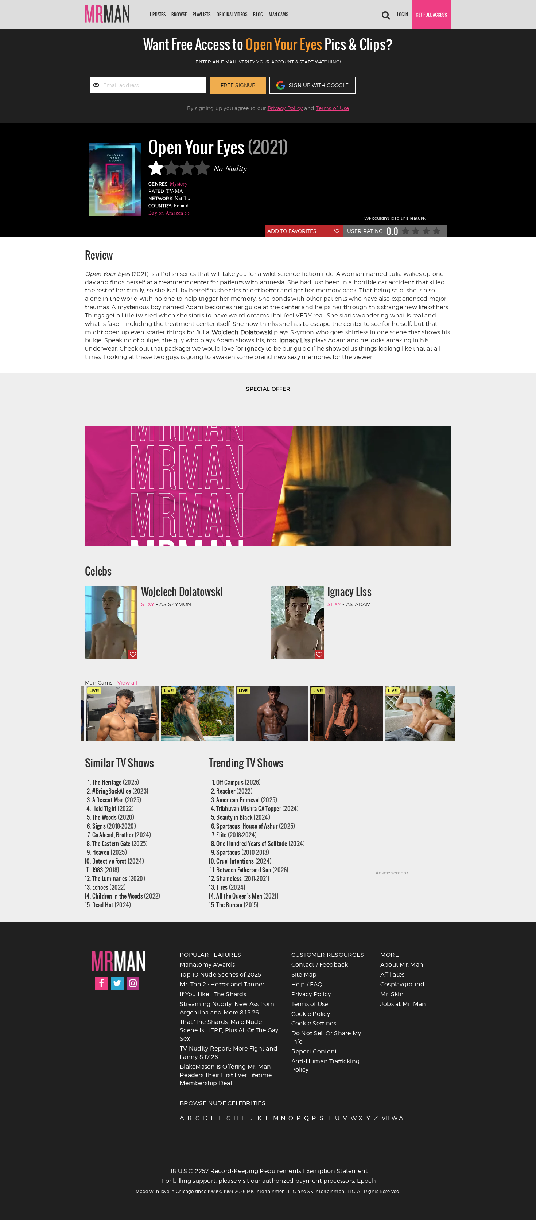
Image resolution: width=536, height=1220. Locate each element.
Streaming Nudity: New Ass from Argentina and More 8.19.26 (227, 1008)
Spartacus (242, 852)
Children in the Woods (126, 896)
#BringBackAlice (120, 791)
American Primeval (246, 799)
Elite (236, 834)
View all (127, 682)
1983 (106, 869)
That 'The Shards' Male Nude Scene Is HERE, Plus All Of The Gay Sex (229, 1030)
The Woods (113, 817)
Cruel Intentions (244, 861)
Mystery (178, 183)
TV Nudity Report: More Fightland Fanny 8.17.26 (228, 1052)
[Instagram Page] (133, 983)
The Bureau (237, 904)
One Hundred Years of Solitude (260, 843)
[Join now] (431, 14)
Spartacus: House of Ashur (255, 826)
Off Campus (238, 782)
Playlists (201, 14)
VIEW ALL (385, 1118)
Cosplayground (402, 984)
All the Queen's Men (247, 896)
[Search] (385, 14)
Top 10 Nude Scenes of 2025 (220, 974)
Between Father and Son (252, 869)
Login (402, 14)
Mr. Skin (392, 994)
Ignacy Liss (349, 591)
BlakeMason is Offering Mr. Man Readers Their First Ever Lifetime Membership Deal (226, 1075)
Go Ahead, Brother (121, 834)
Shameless (242, 878)
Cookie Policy (310, 1013)
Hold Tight (113, 808)
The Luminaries (118, 878)
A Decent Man (116, 799)
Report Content (314, 1051)
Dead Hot (111, 904)
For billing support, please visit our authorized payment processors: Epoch (269, 1180)
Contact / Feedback (319, 964)
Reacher (234, 791)
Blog (258, 14)
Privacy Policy (285, 108)
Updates (158, 14)
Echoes (109, 887)
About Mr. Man (401, 964)
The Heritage (115, 782)
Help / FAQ (307, 984)
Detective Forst (118, 861)
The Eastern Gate (120, 843)
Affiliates (392, 974)
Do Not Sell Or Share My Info (326, 1037)
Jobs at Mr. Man (403, 1004)
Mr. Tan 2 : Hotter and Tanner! (223, 984)
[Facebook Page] (101, 983)
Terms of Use (332, 108)
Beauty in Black (243, 817)
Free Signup (238, 85)
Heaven (109, 852)
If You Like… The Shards (213, 994)
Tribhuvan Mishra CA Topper (257, 808)
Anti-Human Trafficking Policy (325, 1065)
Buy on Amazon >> (169, 212)
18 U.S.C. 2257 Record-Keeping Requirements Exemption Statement (269, 1171)
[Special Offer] (268, 473)
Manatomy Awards (207, 964)
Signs (114, 826)
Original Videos (232, 14)
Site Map (304, 974)
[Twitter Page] (117, 983)
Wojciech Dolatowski (182, 591)
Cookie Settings (314, 1023)
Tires (230, 887)
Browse (179, 14)
